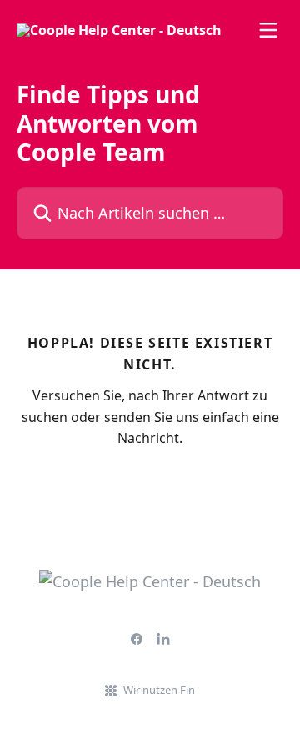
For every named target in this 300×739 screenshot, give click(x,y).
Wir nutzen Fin (159, 689)
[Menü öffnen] (268, 30)
